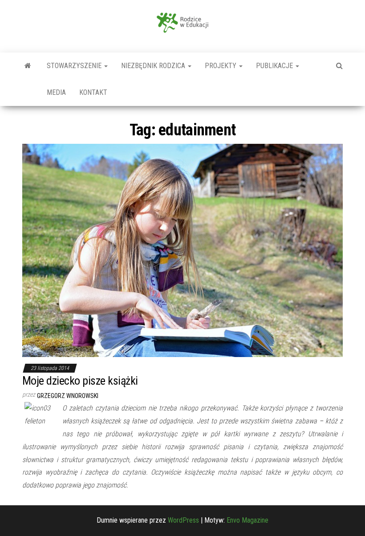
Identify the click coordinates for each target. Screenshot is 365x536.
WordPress (183, 520)
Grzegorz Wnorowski (67, 395)
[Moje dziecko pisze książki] (182, 250)
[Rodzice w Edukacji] (28, 66)
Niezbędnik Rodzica (154, 65)
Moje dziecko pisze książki (80, 380)
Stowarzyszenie (75, 65)
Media (56, 92)
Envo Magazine (247, 520)
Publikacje (275, 65)
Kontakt (93, 92)
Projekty (221, 65)
